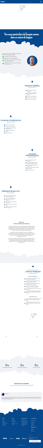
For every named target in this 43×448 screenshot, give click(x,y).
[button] (6, 336)
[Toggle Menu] (41, 1)
